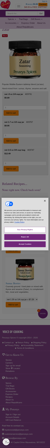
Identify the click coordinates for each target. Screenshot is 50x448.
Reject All (25, 237)
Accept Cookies (25, 244)
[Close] (45, 201)
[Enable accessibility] (6, 442)
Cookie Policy (19, 222)
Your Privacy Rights (25, 229)
